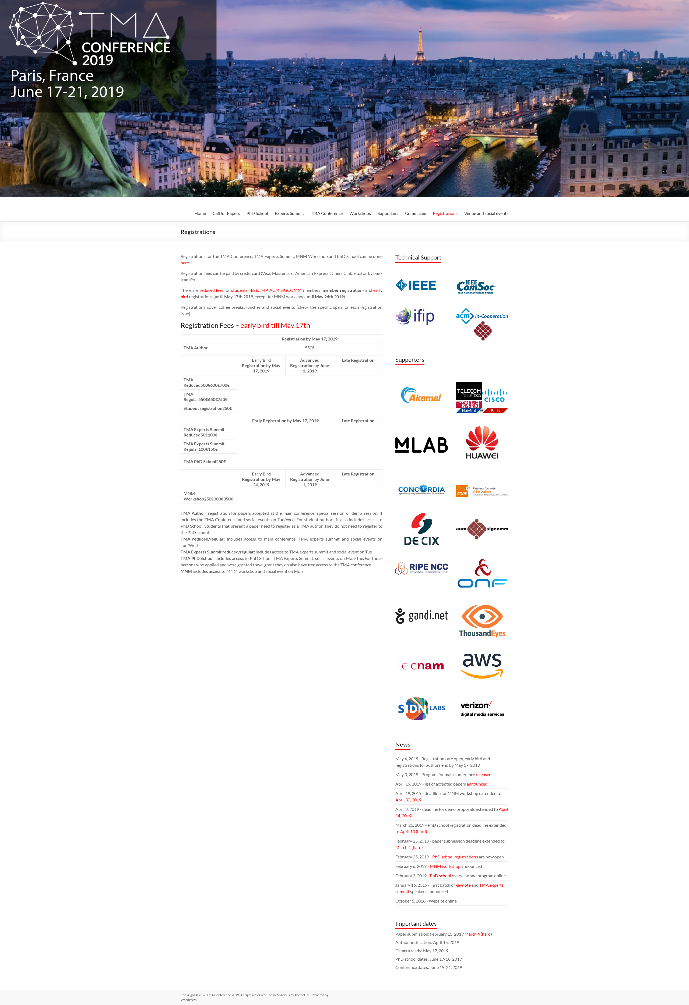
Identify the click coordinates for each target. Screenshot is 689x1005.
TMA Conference (327, 213)
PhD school (440, 875)
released (483, 774)
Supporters (388, 213)
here (185, 262)
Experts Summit (289, 213)
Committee (415, 213)
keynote (463, 884)
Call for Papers (226, 213)
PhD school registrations (455, 856)
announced (477, 783)
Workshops (360, 213)
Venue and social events (486, 213)
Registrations (445, 213)
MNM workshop (445, 866)
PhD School (257, 213)
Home (200, 213)
